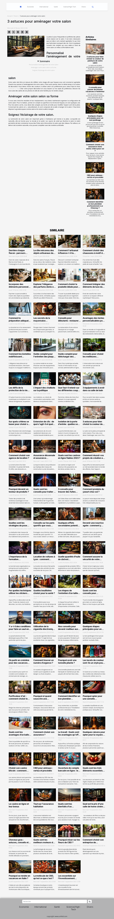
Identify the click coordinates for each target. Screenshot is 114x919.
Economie (30, 7)
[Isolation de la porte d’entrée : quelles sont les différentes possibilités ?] (69, 412)
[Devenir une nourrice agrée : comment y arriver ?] (94, 514)
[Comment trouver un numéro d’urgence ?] (44, 651)
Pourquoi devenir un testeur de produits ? (19, 490)
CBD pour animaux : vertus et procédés (95, 176)
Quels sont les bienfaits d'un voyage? (65, 806)
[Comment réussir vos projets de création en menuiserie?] (94, 446)
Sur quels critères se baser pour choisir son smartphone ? (20, 424)
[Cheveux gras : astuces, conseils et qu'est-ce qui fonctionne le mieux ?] (20, 831)
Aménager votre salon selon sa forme (43, 67)
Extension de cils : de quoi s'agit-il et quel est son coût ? (43, 424)
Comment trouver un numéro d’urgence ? (43, 661)
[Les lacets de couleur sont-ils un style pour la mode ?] (94, 651)
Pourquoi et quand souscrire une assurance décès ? (42, 699)
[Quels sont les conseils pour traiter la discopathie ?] (44, 480)
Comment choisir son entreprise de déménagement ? (93, 842)
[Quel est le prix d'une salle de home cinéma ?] (94, 795)
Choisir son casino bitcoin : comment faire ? (18, 771)
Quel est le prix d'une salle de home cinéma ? (93, 806)
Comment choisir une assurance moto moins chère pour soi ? (95, 148)
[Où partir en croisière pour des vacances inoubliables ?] (20, 651)
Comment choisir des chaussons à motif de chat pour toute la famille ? (93, 254)
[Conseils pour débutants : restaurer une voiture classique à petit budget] (69, 309)
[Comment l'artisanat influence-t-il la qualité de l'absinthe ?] (69, 241)
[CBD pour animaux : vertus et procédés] (95, 167)
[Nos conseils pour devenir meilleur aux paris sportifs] (69, 617)
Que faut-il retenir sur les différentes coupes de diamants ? (69, 390)
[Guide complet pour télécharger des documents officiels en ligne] (69, 345)
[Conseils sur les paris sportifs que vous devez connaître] (44, 514)
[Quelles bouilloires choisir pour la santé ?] (44, 581)
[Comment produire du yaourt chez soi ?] (94, 480)
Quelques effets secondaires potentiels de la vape (69, 525)
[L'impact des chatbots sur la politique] (44, 378)
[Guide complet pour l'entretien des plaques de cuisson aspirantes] (44, 345)
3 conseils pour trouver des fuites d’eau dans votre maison (67, 493)
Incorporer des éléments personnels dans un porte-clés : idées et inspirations (19, 288)
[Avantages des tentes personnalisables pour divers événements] (94, 309)
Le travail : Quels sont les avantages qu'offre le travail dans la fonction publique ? (69, 736)
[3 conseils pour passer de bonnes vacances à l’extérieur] (95, 79)
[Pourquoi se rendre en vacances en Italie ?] (20, 867)
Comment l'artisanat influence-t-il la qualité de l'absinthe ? (69, 253)
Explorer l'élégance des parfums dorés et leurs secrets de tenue (44, 287)
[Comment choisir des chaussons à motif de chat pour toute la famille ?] (94, 241)
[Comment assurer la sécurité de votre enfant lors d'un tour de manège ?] (94, 548)
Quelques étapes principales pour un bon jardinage (95, 118)
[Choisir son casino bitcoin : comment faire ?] (20, 759)
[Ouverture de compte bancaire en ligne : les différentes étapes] (69, 759)
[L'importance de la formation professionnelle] (20, 548)
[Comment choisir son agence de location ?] (20, 446)
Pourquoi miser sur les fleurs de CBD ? (69, 841)
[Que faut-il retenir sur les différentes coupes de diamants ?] (69, 378)
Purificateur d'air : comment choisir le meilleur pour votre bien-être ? (18, 700)
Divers (84, 7)
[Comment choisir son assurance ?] (44, 723)
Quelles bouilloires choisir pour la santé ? (44, 591)
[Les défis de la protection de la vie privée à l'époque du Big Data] (20, 378)
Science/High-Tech (69, 7)
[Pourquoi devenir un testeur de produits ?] (20, 480)
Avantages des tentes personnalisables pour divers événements (94, 321)
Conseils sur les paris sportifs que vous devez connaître (43, 525)
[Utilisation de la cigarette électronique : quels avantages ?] (44, 617)
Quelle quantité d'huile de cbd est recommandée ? (69, 559)
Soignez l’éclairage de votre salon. (43, 70)
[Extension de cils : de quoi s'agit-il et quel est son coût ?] (44, 412)
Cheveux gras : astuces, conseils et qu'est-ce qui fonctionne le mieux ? (19, 844)
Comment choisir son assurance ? (43, 733)
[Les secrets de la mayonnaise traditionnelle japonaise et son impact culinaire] (44, 309)
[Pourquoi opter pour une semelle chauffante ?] (94, 687)
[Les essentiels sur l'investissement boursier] (69, 867)
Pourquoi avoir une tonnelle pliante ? (67, 661)
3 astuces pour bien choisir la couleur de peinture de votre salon (95, 60)
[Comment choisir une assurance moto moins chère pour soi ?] (95, 137)
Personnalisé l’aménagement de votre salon (43, 65)
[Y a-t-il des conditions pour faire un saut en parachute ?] (20, 617)
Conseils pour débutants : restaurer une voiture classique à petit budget (68, 322)
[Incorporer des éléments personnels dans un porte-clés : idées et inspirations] (20, 275)
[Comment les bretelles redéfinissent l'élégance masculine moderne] (20, 345)
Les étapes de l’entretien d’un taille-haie (68, 593)
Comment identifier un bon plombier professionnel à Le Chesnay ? (95, 205)
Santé (56, 7)
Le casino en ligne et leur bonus (19, 805)
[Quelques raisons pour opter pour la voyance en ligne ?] (94, 723)
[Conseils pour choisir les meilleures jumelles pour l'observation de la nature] (94, 345)
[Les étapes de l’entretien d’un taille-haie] (69, 581)
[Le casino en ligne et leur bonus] (20, 795)
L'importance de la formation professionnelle (18, 559)
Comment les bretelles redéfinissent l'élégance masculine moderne (20, 358)
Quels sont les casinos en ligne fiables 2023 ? (69, 456)
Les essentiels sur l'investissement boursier (67, 878)
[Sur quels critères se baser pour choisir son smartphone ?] (20, 412)
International (43, 7)
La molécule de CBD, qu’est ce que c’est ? (43, 877)
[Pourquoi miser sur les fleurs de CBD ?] (69, 831)
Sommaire (45, 61)
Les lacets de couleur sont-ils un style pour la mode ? (93, 663)
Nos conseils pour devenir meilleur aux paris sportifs (68, 629)
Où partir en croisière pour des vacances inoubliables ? (19, 663)
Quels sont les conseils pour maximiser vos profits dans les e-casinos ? (93, 594)
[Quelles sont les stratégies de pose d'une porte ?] (20, 514)
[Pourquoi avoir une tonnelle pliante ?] (69, 651)
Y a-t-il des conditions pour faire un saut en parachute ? (20, 629)
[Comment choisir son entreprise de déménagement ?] (94, 831)
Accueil (9, 16)
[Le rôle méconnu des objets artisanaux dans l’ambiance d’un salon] (44, 241)
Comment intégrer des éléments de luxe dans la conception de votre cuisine (94, 288)
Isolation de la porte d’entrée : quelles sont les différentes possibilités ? (69, 425)
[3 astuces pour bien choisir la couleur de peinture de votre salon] (95, 49)
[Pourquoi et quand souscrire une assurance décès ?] (44, 687)
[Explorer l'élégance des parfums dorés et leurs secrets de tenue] (44, 275)
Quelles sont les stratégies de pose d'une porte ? (18, 525)
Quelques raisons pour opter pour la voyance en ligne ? (94, 735)
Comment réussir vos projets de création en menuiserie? (93, 458)
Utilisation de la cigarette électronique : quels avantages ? (44, 629)
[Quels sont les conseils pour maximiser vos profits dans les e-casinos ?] (94, 581)
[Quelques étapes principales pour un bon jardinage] (95, 108)
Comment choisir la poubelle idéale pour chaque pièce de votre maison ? (69, 288)
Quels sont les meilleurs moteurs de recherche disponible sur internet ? (43, 844)
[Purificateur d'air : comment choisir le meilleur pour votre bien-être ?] (20, 687)
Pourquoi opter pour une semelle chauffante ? (92, 699)
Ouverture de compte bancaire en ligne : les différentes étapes (68, 771)
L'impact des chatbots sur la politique (44, 389)
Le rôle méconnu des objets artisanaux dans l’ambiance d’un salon (44, 253)
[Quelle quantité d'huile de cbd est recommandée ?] (69, 548)
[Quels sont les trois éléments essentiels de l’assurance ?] (94, 759)
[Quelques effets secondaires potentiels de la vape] (69, 514)
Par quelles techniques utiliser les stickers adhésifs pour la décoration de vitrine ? (20, 594)
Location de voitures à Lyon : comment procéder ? (44, 559)
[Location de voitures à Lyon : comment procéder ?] (44, 548)
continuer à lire (13, 89)
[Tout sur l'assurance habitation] (44, 795)
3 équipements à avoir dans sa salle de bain (93, 389)
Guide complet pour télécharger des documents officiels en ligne (68, 358)
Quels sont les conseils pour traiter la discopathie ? (44, 492)
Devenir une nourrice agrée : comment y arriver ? (93, 525)
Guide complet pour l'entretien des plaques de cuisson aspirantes (44, 357)
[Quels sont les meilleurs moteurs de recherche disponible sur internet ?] (44, 831)
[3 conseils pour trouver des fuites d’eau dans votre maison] (69, 480)
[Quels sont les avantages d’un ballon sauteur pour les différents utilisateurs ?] (20, 723)
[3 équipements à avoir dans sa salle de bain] (94, 378)
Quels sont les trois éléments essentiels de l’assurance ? (93, 771)
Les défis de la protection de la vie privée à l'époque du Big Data (19, 391)
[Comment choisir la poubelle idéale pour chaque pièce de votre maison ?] (69, 275)
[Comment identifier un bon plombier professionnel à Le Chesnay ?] (95, 194)
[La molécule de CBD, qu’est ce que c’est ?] (44, 867)
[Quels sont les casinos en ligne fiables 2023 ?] (69, 446)
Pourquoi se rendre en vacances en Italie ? (19, 877)
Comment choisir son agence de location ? (19, 456)
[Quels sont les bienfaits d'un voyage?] (69, 795)
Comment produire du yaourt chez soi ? (93, 490)
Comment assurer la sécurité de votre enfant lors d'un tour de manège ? (93, 560)
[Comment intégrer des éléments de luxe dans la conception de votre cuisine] (94, 275)
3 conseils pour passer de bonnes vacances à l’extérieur (95, 89)
